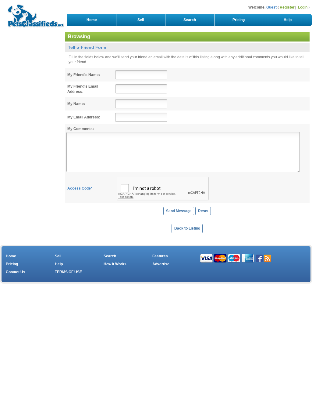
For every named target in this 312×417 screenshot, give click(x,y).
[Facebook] (259, 258)
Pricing (238, 20)
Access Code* (79, 188)
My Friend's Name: (83, 75)
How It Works (115, 264)
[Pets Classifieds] (33, 14)
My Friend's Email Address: (82, 89)
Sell (141, 20)
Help (287, 20)
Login (302, 7)
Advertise (160, 264)
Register (287, 7)
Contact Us (15, 272)
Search (190, 20)
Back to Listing (187, 228)
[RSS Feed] (267, 258)
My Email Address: (83, 117)
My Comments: (80, 129)
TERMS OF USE (68, 272)
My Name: (76, 104)
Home (92, 20)
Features (160, 256)
